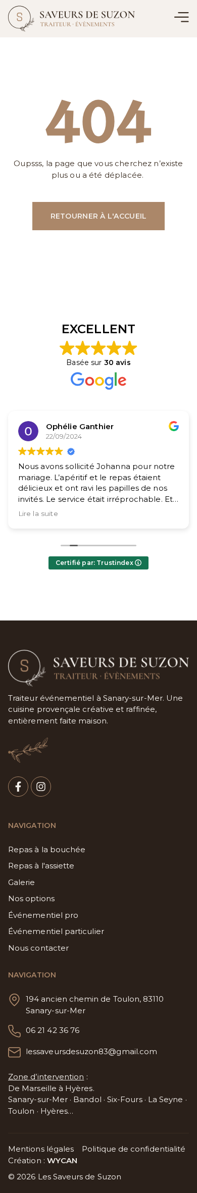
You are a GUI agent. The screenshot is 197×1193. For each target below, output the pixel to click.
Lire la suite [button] (38, 513)
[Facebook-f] (18, 786)
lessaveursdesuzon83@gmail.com (91, 1051)
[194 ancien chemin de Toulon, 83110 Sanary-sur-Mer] (14, 1000)
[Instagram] (41, 786)
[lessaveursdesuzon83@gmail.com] (14, 1052)
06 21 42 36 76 (52, 1030)
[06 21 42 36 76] (14, 1031)
